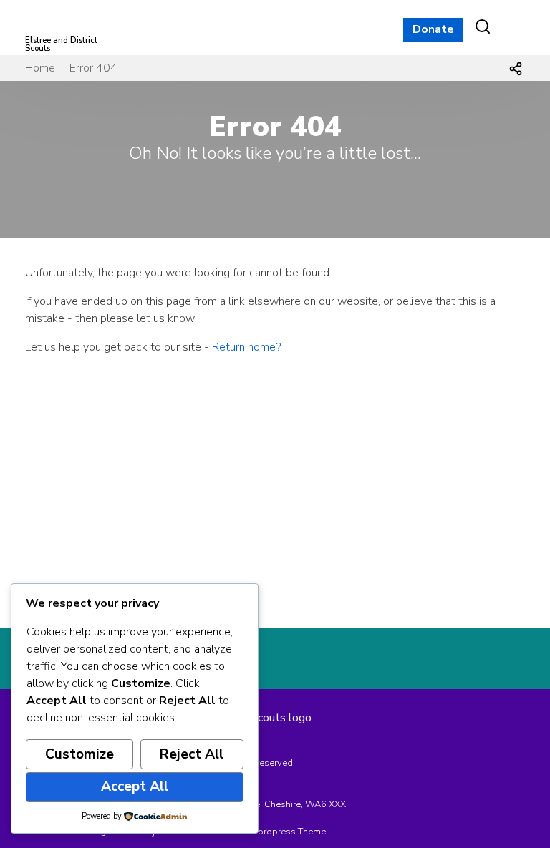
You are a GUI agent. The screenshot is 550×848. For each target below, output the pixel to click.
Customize (79, 754)
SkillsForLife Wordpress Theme (260, 831)
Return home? (246, 347)
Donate (433, 29)
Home (40, 68)
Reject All (191, 754)
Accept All (134, 786)
